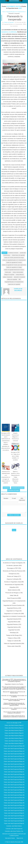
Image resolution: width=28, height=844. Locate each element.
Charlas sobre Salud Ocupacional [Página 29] (14, 797)
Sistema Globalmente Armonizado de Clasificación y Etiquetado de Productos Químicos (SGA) (14, 704)
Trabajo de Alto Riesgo (12, 635)
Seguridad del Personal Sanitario (13, 605)
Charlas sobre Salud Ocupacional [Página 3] (14, 800)
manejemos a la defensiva (9, 32)
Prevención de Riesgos (11, 592)
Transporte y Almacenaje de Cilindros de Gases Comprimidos (14, 700)
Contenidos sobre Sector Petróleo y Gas (14, 831)
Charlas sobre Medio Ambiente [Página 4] (14, 730)
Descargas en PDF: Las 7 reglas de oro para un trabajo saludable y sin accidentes (15, 456)
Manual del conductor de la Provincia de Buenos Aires (14, 692)
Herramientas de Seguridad (12, 584)
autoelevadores (6, 255)
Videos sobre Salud (12, 646)
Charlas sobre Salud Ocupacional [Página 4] (14, 810)
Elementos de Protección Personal (12, 571)
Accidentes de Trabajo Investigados (13, 562)
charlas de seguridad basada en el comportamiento (14, 260)
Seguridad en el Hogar (13, 610)
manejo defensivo (20, 274)
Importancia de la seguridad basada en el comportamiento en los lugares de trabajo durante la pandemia (5, 477)
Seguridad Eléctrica (12, 608)
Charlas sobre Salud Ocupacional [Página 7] (14, 818)
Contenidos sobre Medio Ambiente (14, 826)
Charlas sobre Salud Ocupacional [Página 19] (14, 769)
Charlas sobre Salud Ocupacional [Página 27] (14, 792)
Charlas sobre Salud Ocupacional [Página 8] (14, 820)
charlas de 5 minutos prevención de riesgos (14, 257)
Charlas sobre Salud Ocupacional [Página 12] (14, 751)
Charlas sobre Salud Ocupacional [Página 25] (14, 787)
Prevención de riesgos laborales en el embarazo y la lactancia (14, 712)
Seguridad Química (12, 627)
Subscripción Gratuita (10, 838)
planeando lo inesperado (19, 277)
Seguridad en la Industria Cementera (13, 616)
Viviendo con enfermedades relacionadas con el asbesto (14, 696)
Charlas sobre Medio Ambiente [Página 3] (14, 728)
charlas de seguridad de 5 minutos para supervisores (14, 264)
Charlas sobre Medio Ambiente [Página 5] (14, 733)
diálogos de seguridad (9, 274)
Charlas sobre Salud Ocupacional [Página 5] (14, 813)
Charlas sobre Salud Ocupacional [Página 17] (14, 764)
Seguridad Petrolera (12, 624)
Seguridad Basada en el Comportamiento (14, 281)
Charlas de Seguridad (9, 22)
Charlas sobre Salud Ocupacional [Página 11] (14, 748)
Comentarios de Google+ (13, 490)
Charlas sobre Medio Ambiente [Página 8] (14, 740)
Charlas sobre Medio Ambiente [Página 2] (14, 725)
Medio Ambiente (12, 590)
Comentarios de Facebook (18, 487)
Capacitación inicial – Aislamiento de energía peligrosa (14, 708)
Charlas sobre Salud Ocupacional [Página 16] (14, 761)
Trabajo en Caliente (12, 640)
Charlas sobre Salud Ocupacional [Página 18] (14, 766)
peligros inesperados (7, 277)
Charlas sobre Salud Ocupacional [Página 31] (14, 805)
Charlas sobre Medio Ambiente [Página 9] (14, 743)
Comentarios (6, 487)
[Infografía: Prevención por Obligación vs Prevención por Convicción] (15, 427)
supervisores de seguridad (14, 284)
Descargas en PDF (12, 568)
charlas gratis (8, 272)
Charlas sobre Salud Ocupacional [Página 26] (14, 790)
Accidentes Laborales (12, 565)
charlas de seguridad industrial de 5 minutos (14, 269)
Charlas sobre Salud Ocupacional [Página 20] (14, 774)
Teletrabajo (13, 632)
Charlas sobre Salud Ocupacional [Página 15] (14, 758)
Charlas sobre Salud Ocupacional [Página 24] (14, 784)
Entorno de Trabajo (12, 576)
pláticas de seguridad (12, 279)
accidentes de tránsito (13, 252)
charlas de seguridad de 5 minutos (14, 262)
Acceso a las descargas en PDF (14, 722)
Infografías (12, 587)
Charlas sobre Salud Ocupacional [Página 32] (14, 808)
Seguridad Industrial (12, 619)
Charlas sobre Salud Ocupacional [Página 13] (14, 753)
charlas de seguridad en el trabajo (14, 267)
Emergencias (12, 573)
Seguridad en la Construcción (12, 613)
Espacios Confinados (13, 579)
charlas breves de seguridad (18, 255)
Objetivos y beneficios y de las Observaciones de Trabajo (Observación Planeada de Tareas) (15, 477)
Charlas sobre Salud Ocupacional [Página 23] (14, 782)
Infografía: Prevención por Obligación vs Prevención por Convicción (15, 437)
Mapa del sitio (20, 838)
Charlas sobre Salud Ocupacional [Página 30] (14, 802)
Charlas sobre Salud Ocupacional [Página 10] (14, 746)
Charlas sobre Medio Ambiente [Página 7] (14, 738)
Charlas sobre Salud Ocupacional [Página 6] (14, 815)
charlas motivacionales (18, 272)
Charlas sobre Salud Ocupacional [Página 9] (14, 823)
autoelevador (23, 252)
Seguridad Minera (13, 621)
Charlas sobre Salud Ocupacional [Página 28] (14, 795)
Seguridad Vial (12, 630)
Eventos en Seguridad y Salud (12, 581)
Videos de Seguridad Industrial (12, 643)
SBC (20, 279)
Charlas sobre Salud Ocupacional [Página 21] (14, 777)
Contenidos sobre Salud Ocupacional (14, 828)
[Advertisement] (14, 361)
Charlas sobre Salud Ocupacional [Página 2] (14, 771)
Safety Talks (13, 595)
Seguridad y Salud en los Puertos (14, 684)
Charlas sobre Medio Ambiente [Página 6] (14, 735)
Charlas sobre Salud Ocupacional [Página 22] (14, 779)
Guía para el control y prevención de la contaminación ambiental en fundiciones (14, 716)
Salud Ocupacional (12, 598)
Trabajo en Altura (12, 638)
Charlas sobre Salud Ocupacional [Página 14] (14, 756)
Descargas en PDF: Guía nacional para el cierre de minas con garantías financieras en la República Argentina (14, 680)
